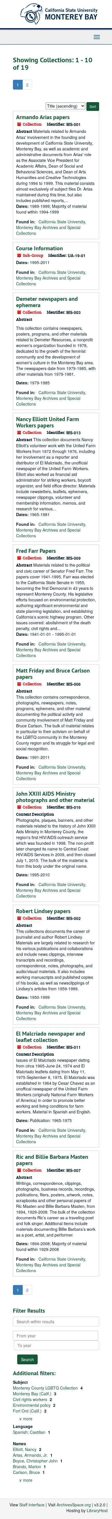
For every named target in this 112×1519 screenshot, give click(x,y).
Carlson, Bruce (27, 1472)
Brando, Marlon (27, 1466)
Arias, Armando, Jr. (31, 1455)
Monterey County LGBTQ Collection (46, 1388)
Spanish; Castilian (30, 1432)
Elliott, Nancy (25, 1449)
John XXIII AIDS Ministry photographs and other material (55, 797)
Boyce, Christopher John (36, 1461)
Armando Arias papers (42, 117)
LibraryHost (97, 1510)
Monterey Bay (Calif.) (33, 1393)
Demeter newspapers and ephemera (47, 302)
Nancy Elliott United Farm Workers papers (47, 422)
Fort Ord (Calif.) (28, 1411)
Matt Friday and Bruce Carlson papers (53, 674)
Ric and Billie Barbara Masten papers (52, 1160)
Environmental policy (32, 1405)
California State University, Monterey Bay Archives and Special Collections (51, 227)
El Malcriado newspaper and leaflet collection (50, 1037)
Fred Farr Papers (36, 551)
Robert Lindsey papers (43, 911)
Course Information (39, 248)
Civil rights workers (30, 1399)
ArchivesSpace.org (74, 1505)
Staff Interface (32, 1505)
